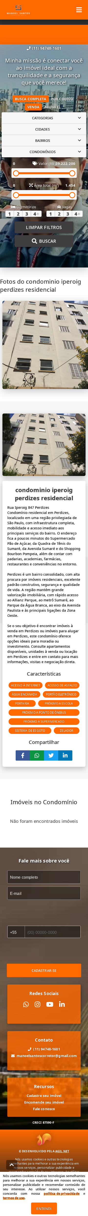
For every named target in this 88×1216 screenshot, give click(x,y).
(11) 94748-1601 (46, 48)
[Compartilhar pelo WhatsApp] (37, 755)
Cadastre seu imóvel (44, 1095)
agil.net (62, 1151)
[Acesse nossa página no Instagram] (37, 1004)
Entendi (43, 1208)
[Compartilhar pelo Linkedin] (65, 755)
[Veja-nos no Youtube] (49, 1004)
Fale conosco (44, 1109)
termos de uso (14, 1198)
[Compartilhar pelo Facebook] (23, 755)
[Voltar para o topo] (11, 1165)
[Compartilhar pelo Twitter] (51, 755)
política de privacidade (61, 1193)
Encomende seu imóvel (44, 1102)
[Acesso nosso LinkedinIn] (62, 1004)
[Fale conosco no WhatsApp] (26, 1004)
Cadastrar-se (44, 970)
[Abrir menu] (79, 10)
